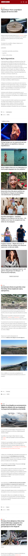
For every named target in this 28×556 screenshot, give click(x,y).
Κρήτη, (4, 437)
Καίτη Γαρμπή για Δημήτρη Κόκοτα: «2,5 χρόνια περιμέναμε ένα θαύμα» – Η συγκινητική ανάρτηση (13, 270)
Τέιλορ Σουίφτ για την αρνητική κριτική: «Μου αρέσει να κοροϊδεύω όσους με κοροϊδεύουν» (13, 143)
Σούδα (4, 439)
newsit (8, 114)
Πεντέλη (9, 317)
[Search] (23, 2)
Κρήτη (8, 507)
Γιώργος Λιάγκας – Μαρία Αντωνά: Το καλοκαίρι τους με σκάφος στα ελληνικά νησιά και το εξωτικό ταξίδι (13, 245)
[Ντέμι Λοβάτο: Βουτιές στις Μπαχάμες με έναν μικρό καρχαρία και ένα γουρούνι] (14, 157)
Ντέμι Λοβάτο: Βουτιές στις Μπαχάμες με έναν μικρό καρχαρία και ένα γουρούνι (14, 168)
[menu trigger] (26, 2)
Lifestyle (4, 139)
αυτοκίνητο (16, 317)
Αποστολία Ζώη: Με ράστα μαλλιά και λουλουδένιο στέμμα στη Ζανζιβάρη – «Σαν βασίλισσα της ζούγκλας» (13, 192)
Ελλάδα (9, 139)
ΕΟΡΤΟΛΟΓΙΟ (9, 112)
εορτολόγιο (21, 35)
